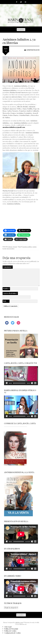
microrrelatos (10, 248)
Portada (15, 246)
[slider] (19, 383)
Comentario (7, 267)
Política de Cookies (10, 631)
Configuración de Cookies (12, 633)
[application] (21, 375)
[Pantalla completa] (35, 383)
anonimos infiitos (27, 246)
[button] (21, 376)
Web (4, 301)
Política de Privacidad (11, 629)
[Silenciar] (32, 383)
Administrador (32, 50)
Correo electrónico (10, 293)
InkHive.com (19, 622)
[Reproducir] (7, 383)
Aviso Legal (7, 627)
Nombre (6, 289)
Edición (10, 246)
